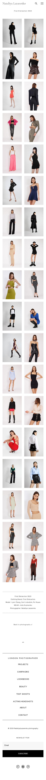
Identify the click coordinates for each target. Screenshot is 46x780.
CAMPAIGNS (23, 672)
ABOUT (23, 707)
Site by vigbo (23, 774)
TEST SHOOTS (23, 694)
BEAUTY (23, 686)
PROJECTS (23, 664)
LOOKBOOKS (23, 679)
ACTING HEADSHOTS (23, 701)
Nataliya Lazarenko (14, 3)
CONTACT (23, 715)
